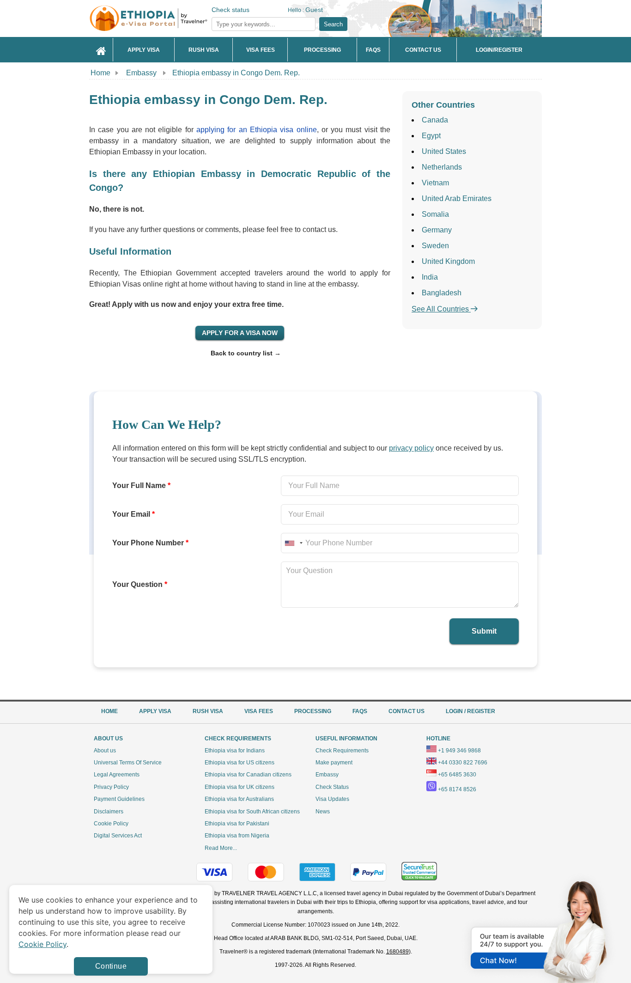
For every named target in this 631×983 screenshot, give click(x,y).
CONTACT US (406, 711)
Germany (437, 230)
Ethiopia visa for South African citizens (252, 811)
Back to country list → (246, 353)
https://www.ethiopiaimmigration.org (163, 18)
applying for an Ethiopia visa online (256, 130)
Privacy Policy (111, 787)
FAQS (359, 711)
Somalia (435, 214)
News (323, 811)
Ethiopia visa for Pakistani (237, 823)
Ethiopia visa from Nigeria (237, 835)
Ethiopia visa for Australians (239, 799)
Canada (435, 120)
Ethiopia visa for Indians (235, 750)
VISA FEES (258, 711)
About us (105, 750)
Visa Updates (332, 799)
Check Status (332, 787)
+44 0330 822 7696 (462, 762)
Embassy (142, 73)
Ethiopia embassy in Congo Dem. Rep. (236, 73)
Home (100, 73)
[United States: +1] (293, 543)
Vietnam (435, 183)
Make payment (334, 762)
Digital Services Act (118, 835)
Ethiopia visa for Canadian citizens (248, 774)
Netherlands (442, 167)
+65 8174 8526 (457, 789)
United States (444, 151)
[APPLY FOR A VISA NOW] (239, 332)
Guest (314, 9)
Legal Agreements (117, 774)
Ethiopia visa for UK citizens (239, 787)
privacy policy (411, 448)
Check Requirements (342, 750)
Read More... (221, 848)
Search (333, 24)
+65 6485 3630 (457, 774)
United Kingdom (448, 261)
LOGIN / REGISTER (470, 711)
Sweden (435, 246)
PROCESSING (312, 711)
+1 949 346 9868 (459, 750)
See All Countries (441, 309)
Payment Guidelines (119, 799)
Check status (230, 9)
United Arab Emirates (456, 198)
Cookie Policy (111, 823)
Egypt (431, 136)
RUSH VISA (208, 711)
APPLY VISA (155, 711)
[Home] (101, 49)
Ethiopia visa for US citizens (239, 762)
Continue (111, 966)
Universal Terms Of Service (128, 762)
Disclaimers (108, 811)
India (430, 277)
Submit (484, 631)
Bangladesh (441, 293)
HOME (109, 711)
